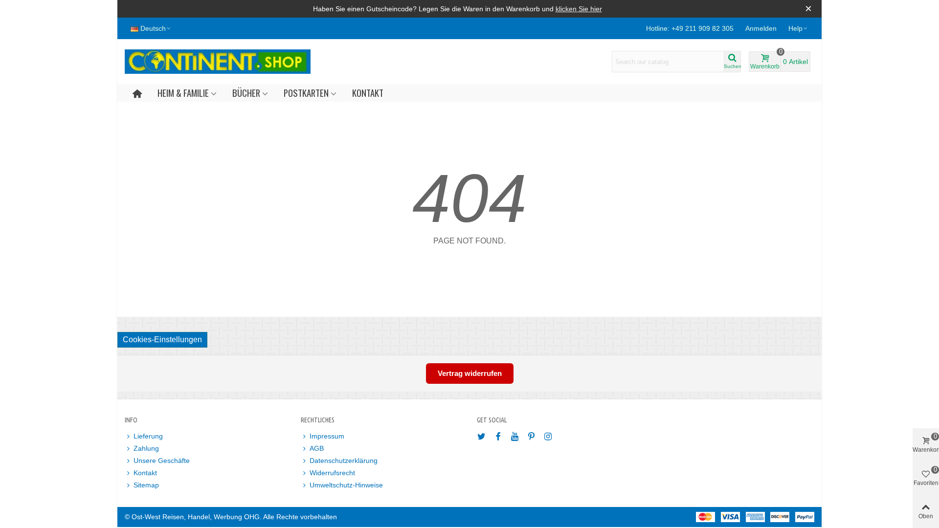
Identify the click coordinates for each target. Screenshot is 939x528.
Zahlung (146, 448)
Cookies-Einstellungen (162, 339)
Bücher (246, 92)
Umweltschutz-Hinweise (346, 485)
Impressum (327, 436)
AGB (317, 448)
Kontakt (367, 92)
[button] (798, 28)
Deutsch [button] (153, 28)
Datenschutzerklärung (344, 460)
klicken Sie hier (579, 9)
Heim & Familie (183, 92)
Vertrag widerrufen (470, 373)
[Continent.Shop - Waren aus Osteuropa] (218, 61)
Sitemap (146, 485)
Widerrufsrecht (332, 473)
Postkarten (306, 92)
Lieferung (148, 436)
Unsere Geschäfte (162, 460)
